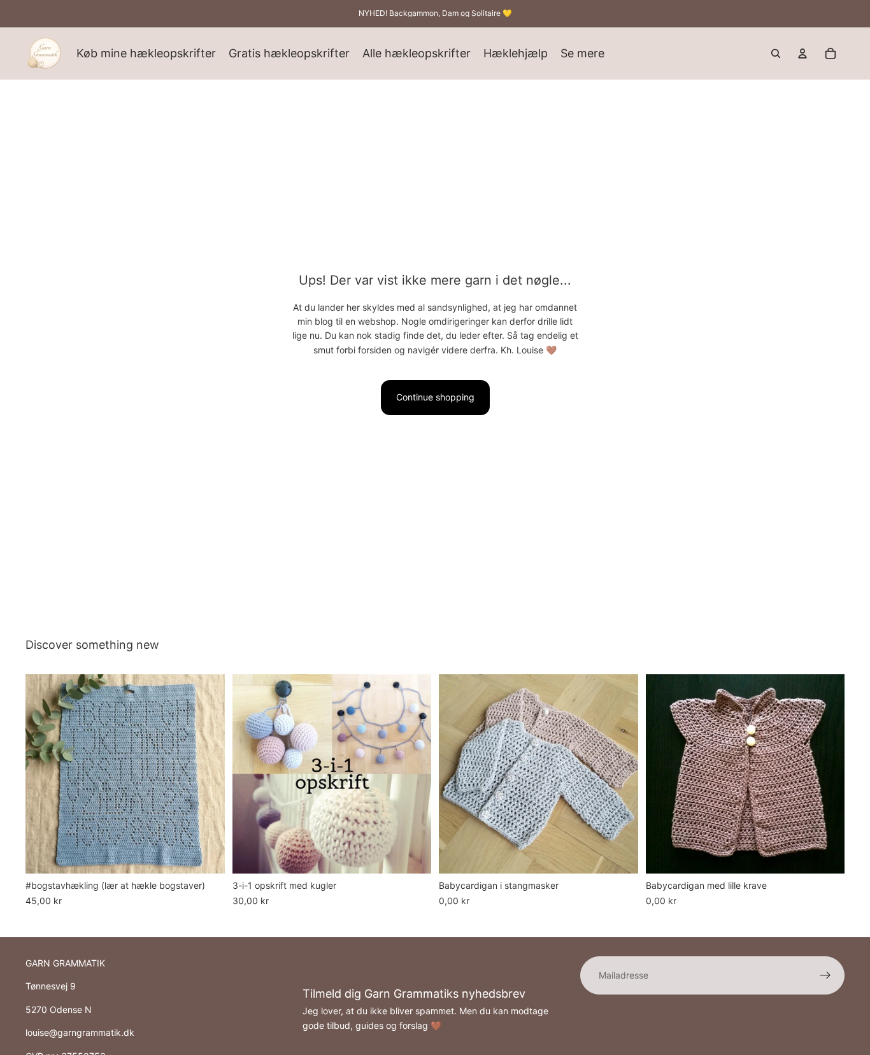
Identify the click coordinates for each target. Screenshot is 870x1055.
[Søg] (776, 53)
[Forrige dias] (44, 774)
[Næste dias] (206, 774)
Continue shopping (435, 397)
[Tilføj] (205, 854)
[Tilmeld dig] (825, 975)
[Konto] (802, 53)
